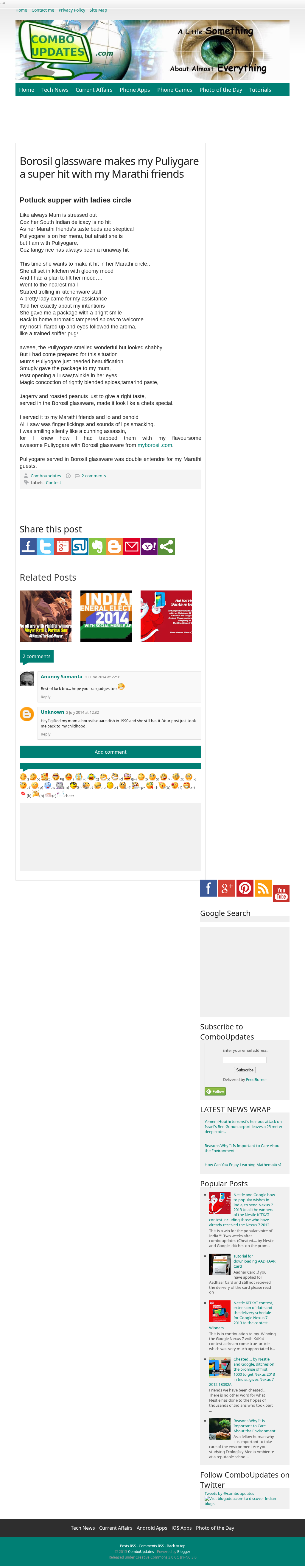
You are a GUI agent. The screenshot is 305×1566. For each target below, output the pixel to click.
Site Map (98, 10)
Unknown (52, 712)
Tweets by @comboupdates (229, 1493)
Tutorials (260, 89)
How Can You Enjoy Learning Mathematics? (243, 1164)
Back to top (176, 1545)
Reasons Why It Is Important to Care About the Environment (243, 1148)
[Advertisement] (159, 122)
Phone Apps (135, 89)
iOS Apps (182, 1528)
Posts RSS (128, 1545)
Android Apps (153, 1528)
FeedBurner (256, 1079)
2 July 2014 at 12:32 (82, 712)
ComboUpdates (141, 1551)
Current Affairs (94, 89)
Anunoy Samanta (62, 676)
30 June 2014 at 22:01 (102, 677)
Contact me (43, 10)
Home (21, 10)
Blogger (183, 1551)
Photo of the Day (221, 89)
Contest (53, 482)
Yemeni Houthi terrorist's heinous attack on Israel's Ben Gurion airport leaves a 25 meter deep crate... (243, 1126)
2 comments (94, 476)
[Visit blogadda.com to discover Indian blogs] (245, 1503)
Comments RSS (151, 1545)
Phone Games (174, 89)
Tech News (55, 89)
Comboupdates (46, 476)
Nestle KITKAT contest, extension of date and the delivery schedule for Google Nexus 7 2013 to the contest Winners (241, 1315)
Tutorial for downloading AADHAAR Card (255, 1261)
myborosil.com (155, 445)
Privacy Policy (72, 10)
